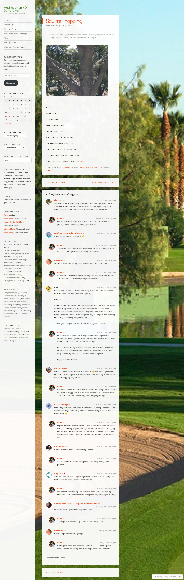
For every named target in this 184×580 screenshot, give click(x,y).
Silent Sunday (9, 218)
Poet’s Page (9, 25)
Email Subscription (13, 57)
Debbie (69, 25)
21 (6, 116)
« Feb (6, 123)
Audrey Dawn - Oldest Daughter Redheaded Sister (77, 503)
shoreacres (59, 200)
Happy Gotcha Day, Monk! (14, 222)
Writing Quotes (10, 43)
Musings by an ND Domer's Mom (15, 9)
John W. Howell (61, 446)
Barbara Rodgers (62, 404)
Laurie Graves (60, 368)
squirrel (94, 167)
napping (88, 167)
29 (10, 120)
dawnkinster (60, 260)
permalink (49, 170)
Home (6, 20)
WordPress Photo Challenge (15, 34)
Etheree (80, 161)
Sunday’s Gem (10, 29)
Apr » (11, 123)
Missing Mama (9, 229)
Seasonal (66, 167)
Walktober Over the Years (14, 47)
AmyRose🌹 (59, 473)
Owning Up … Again (55, 182)
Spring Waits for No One (104, 182)
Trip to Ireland (9, 38)
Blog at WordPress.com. (54, 572)
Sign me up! (11, 83)
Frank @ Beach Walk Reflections (69, 233)
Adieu (6, 215)
